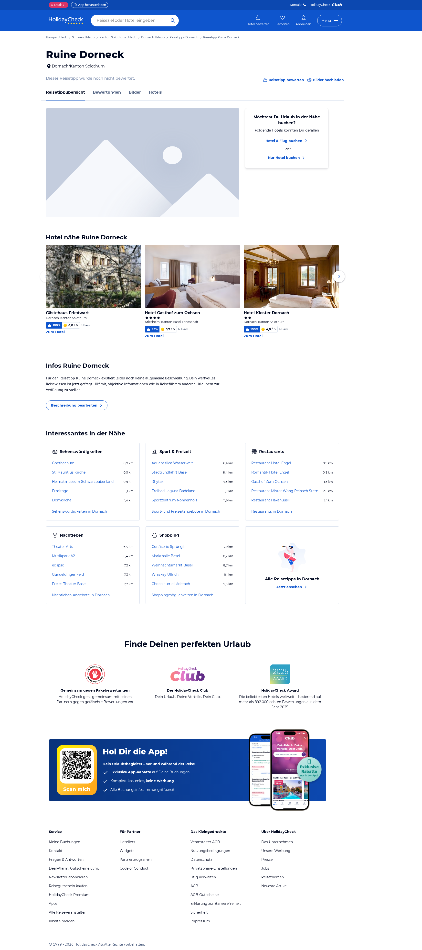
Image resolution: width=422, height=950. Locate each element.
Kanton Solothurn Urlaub (117, 37)
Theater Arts (62, 546)
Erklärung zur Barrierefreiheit (215, 903)
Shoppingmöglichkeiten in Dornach (182, 595)
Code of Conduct (134, 868)
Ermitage (60, 491)
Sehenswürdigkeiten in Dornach (79, 511)
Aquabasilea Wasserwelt (172, 463)
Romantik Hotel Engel (270, 472)
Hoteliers (127, 842)
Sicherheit (199, 912)
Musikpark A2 (63, 556)
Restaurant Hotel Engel (271, 463)
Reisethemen (272, 877)
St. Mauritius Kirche (68, 472)
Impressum (200, 921)
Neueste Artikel (274, 886)
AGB (194, 886)
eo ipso (58, 565)
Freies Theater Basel (69, 584)
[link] (258, 20)
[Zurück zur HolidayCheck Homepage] (66, 20)
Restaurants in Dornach (271, 511)
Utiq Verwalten (203, 877)
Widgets (127, 851)
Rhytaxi (158, 481)
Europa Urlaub (56, 37)
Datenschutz (201, 859)
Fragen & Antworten (66, 859)
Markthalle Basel (166, 556)
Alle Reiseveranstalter (67, 912)
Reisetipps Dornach (183, 37)
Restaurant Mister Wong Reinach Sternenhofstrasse (286, 491)
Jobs (265, 868)
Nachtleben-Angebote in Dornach (81, 595)
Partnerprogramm (136, 859)
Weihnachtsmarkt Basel (172, 565)
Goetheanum (63, 463)
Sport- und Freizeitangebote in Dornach (186, 511)
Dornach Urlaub (153, 37)
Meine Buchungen (64, 842)
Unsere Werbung (275, 851)
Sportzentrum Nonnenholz (174, 500)
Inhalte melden (61, 921)
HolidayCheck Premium (69, 895)
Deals (56, 5)
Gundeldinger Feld (68, 574)
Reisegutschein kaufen (68, 886)
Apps (53, 903)
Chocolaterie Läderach (171, 584)
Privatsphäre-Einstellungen (213, 868)
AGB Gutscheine (204, 895)
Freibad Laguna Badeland (173, 491)
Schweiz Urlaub (83, 37)
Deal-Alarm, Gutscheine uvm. (74, 868)
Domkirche (61, 500)
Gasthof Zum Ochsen (269, 481)
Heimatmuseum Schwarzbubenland (83, 481)
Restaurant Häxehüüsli (270, 500)
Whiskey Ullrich (165, 574)
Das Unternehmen (277, 842)
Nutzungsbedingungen (210, 851)
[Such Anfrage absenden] (173, 20)
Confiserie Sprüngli (168, 546)
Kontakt (296, 5)
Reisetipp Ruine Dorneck (221, 37)
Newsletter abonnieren (68, 877)
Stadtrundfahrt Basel (170, 472)
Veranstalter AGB (205, 842)
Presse (267, 859)
